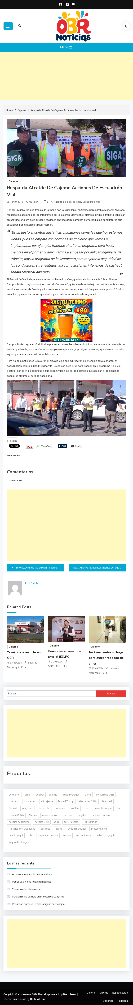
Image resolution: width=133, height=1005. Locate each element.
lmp (119, 808)
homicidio (60, 808)
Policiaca (123, 1000)
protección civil (99, 828)
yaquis (111, 835)
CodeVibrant (38, 999)
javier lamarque (103, 808)
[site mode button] (126, 26)
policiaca (45, 828)
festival (13, 808)
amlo (27, 794)
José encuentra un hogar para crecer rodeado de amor (107, 658)
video (100, 835)
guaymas (27, 808)
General (91, 992)
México (33, 815)
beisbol (40, 794)
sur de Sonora (83, 835)
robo (30, 835)
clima (88, 794)
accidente (14, 794)
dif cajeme (47, 801)
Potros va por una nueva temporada (31, 881)
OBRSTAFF (35, 201)
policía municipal (77, 828)
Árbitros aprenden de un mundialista (32, 874)
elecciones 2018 (88, 801)
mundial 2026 (16, 815)
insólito (75, 808)
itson (86, 808)
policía (59, 828)
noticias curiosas (101, 815)
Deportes (108, 1000)
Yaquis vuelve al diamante (26, 889)
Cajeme (13, 181)
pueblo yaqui (16, 835)
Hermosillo (44, 808)
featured (107, 801)
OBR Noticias (71, 822)
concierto (14, 801)
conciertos (30, 801)
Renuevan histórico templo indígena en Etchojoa (38, 904)
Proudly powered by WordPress (57, 994)
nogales (82, 815)
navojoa (68, 815)
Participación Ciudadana (22, 828)
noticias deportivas (19, 822)
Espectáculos (120, 992)
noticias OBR (42, 822)
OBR (56, 822)
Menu (64, 47)
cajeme (77, 201)
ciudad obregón (71, 794)
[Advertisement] (66, 76)
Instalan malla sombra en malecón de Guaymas (38, 896)
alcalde (67, 201)
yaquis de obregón (19, 842)
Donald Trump (66, 801)
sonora (67, 835)
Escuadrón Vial (91, 201)
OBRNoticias (90, 822)
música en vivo (50, 815)
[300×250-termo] (66, 320)
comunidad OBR (105, 794)
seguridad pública (48, 835)
